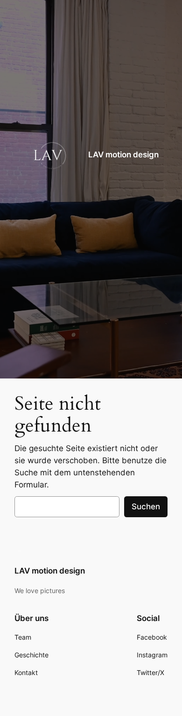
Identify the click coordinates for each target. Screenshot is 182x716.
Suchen (146, 506)
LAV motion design (123, 154)
